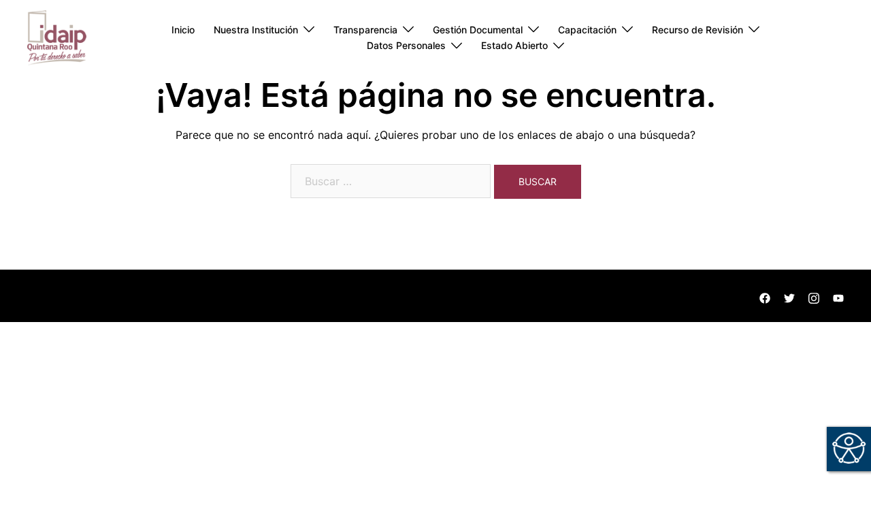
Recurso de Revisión (697, 29)
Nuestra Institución (256, 29)
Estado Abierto (514, 45)
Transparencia (365, 29)
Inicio (183, 29)
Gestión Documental (478, 29)
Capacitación (587, 29)
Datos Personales (406, 45)
